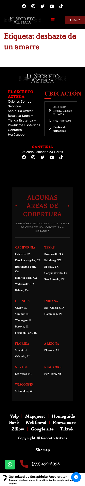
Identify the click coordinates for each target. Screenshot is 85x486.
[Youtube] (52, 6)
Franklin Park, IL (26, 333)
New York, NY (53, 374)
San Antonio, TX (54, 279)
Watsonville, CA (24, 284)
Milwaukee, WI (24, 391)
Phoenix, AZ (51, 350)
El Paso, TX (51, 266)
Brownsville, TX (53, 254)
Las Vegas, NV (23, 374)
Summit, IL (22, 314)
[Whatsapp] (10, 464)
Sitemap (42, 449)
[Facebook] (24, 6)
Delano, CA (22, 290)
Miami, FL (21, 350)
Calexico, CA (23, 254)
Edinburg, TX (52, 260)
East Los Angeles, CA (28, 260)
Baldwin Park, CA (26, 277)
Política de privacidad (59, 129)
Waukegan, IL (23, 320)
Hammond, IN (53, 314)
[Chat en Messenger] (76, 477)
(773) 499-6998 (62, 121)
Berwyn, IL (21, 326)
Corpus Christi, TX (55, 273)
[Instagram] (33, 6)
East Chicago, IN (54, 307)
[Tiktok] (61, 6)
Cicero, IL (21, 307)
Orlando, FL (22, 356)
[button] (52, 19)
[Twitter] (42, 6)
